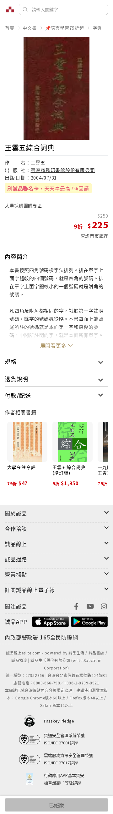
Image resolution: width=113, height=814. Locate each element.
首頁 (9, 28)
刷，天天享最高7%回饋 (48, 188)
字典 (97, 28)
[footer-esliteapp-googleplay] (89, 621)
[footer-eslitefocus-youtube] (90, 605)
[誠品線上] (10, 9)
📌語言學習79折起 (64, 28)
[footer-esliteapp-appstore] (50, 621)
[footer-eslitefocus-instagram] (104, 605)
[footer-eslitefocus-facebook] (76, 605)
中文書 (29, 28)
